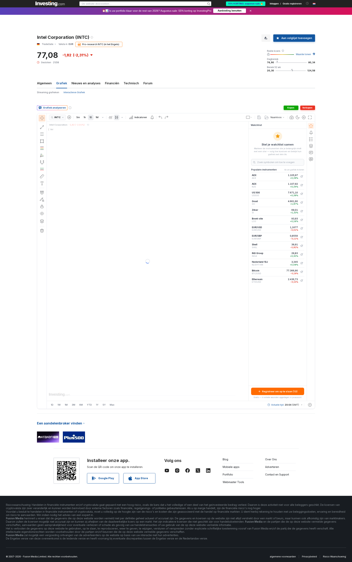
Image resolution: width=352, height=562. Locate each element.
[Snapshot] (291, 117)
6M (81, 404)
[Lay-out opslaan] (259, 117)
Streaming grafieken (48, 92)
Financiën (112, 83)
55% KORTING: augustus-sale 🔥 (245, 3)
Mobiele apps (231, 466)
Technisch (131, 83)
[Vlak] (110, 117)
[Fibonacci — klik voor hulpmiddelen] (42, 148)
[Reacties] (311, 152)
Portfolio (228, 474)
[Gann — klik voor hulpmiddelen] (42, 155)
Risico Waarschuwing (334, 556)
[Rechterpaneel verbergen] (247, 261)
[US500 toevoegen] (301, 194)
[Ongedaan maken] (160, 117)
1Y (97, 404)
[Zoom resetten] (157, 391)
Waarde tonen (303, 54)
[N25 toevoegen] (301, 185)
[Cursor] (42, 118)
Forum (147, 83)
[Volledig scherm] (310, 117)
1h (85, 117)
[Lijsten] (311, 139)
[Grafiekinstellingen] (304, 117)
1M (97, 117)
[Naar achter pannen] (147, 391)
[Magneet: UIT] (42, 192)
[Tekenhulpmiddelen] (48, 261)
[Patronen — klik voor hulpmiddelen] (42, 162)
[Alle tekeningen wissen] (42, 230)
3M (73, 404)
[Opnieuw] (166, 117)
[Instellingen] (310, 405)
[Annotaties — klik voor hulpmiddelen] (42, 183)
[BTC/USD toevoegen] (301, 272)
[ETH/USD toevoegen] (301, 280)
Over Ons (271, 459)
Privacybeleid (309, 556)
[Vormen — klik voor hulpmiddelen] (42, 141)
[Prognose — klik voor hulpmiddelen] (42, 169)
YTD (89, 404)
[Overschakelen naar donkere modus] (297, 117)
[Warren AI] (311, 159)
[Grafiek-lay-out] (249, 117)
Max (112, 404)
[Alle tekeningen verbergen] (42, 213)
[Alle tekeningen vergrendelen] (42, 206)
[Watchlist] (311, 126)
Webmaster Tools (233, 482)
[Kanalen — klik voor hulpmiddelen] (42, 134)
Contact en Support (277, 474)
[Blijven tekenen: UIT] (42, 199)
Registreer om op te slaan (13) (279, 391)
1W (59, 404)
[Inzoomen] (142, 391)
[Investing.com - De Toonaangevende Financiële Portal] (50, 3)
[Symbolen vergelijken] (69, 117)
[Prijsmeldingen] (152, 117)
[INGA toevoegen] (301, 254)
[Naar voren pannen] (152, 391)
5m (78, 117)
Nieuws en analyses (86, 83)
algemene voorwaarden (283, 556)
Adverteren (272, 466)
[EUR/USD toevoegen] (301, 228)
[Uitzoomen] (137, 391)
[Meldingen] (311, 133)
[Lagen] (42, 221)
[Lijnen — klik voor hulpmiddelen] (42, 127)
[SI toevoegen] (301, 211)
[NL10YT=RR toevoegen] (301, 263)
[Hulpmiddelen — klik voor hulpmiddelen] (42, 176)
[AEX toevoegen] (301, 176)
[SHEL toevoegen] (301, 245)
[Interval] (103, 117)
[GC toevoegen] (301, 202)
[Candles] (116, 117)
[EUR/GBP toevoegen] (301, 237)
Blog (225, 459)
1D (90, 117)
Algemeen (44, 83)
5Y (104, 404)
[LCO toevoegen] (301, 220)
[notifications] (307, 3)
